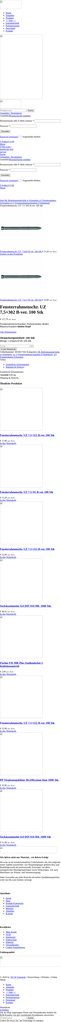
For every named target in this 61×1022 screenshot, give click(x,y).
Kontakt (9, 913)
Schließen (4, 1010)
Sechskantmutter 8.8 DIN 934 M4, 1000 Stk (25, 836)
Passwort (5, 126)
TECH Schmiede (18, 977)
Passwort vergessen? (9, 137)
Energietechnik (12, 906)
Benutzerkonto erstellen (19, 116)
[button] (8, 443)
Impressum (10, 937)
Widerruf (10, 942)
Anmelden (5, 131)
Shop (8, 901)
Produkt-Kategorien (14, 903)
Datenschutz (11, 939)
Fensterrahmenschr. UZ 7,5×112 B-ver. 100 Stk (27, 435)
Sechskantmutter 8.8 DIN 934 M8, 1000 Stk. (26, 605)
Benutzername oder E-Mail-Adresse (17, 121)
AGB (8, 934)
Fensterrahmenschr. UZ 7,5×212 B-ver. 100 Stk (27, 549)
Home (8, 898)
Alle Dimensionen (8, 332)
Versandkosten (12, 945)
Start (2, 200)
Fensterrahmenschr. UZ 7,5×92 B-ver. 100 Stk (26, 492)
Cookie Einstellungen (15, 947)
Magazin (9, 908)
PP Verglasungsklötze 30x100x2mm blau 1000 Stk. (29, 779)
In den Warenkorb (8, 349)
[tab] (33, 364)
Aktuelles (10, 911)
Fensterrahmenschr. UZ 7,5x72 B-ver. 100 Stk (21, 300)
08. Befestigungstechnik (16, 200)
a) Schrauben (33, 200)
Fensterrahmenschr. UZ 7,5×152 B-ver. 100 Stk (27, 722)
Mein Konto (11, 932)
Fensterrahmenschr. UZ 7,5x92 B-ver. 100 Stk (21, 251)
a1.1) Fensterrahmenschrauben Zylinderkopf (30, 203)
